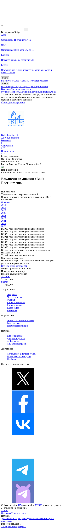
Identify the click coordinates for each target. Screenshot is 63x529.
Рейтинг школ (14, 323)
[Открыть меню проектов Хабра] (2, 25)
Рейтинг (35, 91)
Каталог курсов (15, 305)
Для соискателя (14, 335)
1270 (20, 505)
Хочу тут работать (10, 137)
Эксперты (15, 91)
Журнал (52, 91)
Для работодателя (16, 338)
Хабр (3, 526)
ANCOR (5, 276)
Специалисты (18, 89)
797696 (38, 505)
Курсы (23, 526)
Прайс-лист (13, 359)
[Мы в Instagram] (23, 457)
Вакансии (6, 89)
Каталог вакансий (16, 302)
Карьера (16, 526)
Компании (25, 91)
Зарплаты (44, 91)
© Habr (4, 510)
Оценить (5, 202)
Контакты (12, 310)
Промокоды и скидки (17, 325)
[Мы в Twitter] (23, 389)
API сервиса (13, 341)
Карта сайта (13, 307)
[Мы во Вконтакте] (23, 434)
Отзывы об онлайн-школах (20, 320)
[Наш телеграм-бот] (23, 502)
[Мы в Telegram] (23, 480)
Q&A (9, 526)
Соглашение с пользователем (21, 353)
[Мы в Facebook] (23, 412)
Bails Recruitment (9, 135)
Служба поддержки (17, 343)
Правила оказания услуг (19, 356)
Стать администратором (13, 102)
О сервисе (12, 294)
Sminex (4, 282)
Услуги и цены (14, 297)
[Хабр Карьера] (12, 29)
